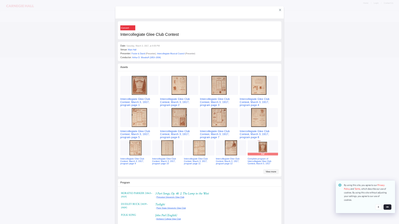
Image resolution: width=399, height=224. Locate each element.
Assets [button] (124, 67)
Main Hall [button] (132, 50)
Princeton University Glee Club (170, 197)
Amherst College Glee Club (168, 219)
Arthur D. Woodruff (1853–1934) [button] (146, 57)
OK (387, 207)
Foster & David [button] (138, 53)
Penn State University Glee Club (171, 208)
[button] (280, 10)
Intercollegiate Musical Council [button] (171, 53)
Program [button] (125, 182)
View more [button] (271, 171)
